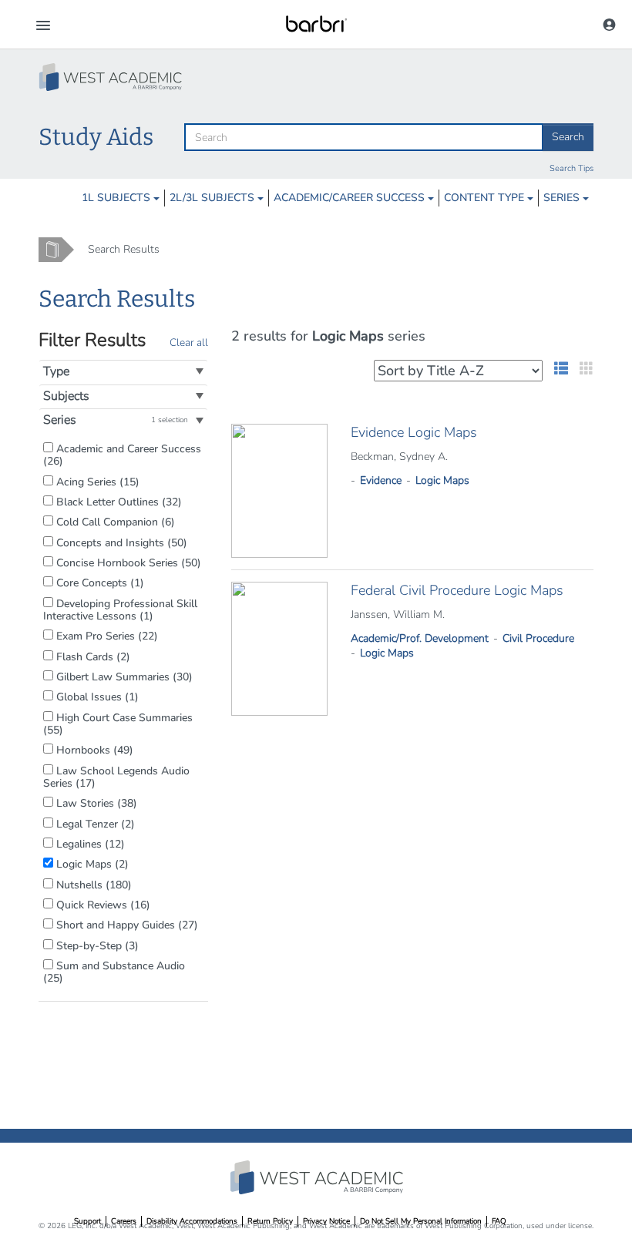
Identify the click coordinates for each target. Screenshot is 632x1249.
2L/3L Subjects (213, 197)
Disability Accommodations (191, 1221)
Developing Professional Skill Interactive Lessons (120, 609)
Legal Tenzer (94, 824)
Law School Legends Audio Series (116, 777)
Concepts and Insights (120, 542)
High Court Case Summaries (118, 723)
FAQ (499, 1221)
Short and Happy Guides (125, 925)
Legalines (89, 844)
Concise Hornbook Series (127, 562)
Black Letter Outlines (117, 502)
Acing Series (96, 482)
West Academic (318, 1177)
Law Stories (95, 803)
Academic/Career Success (351, 197)
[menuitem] (120, 198)
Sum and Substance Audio (114, 972)
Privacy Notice (326, 1221)
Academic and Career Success (122, 455)
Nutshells (92, 884)
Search (568, 136)
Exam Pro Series (105, 636)
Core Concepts (98, 582)
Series (563, 197)
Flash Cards (91, 656)
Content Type (485, 197)
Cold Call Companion (114, 522)
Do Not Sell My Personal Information (421, 1221)
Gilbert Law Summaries (123, 676)
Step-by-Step (96, 945)
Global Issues (96, 696)
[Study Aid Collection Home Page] (112, 77)
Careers (123, 1221)
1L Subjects (117, 197)
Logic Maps (91, 864)
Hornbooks (93, 750)
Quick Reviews (101, 905)
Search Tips (571, 168)
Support (87, 1221)
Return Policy (270, 1221)
